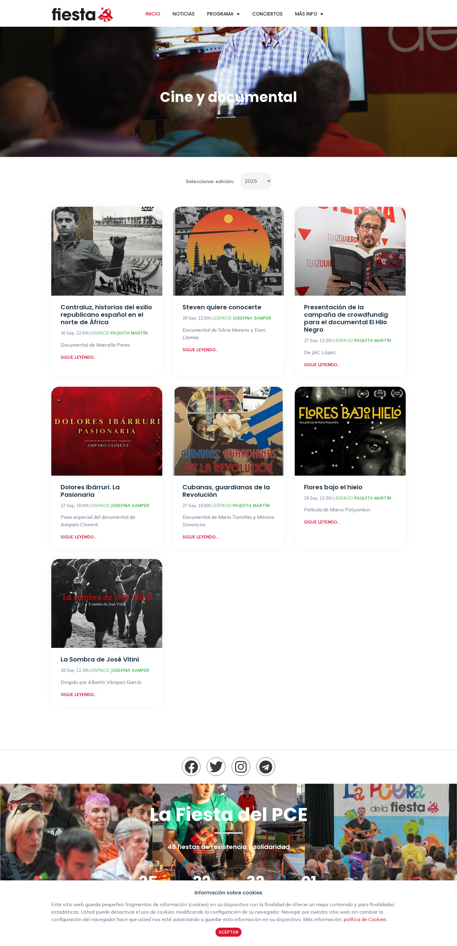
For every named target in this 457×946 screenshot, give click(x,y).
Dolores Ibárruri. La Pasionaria (90, 491)
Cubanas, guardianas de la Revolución (226, 491)
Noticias (184, 14)
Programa (220, 14)
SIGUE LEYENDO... (78, 357)
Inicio (152, 14)
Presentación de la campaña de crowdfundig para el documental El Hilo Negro (346, 318)
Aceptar (228, 932)
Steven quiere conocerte (221, 307)
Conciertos (267, 14)
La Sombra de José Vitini (100, 659)
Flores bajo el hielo (333, 487)
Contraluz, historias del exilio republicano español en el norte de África (106, 314)
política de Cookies (365, 919)
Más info (306, 14)
